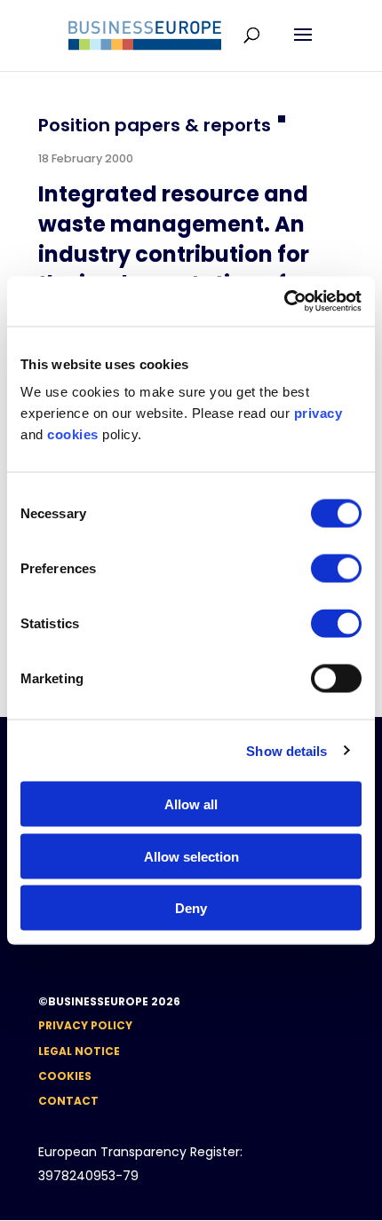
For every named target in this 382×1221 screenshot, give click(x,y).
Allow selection (191, 855)
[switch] (336, 569)
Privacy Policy (85, 1025)
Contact (68, 1100)
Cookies (65, 1075)
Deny (191, 908)
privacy (318, 413)
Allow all (191, 804)
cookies (73, 434)
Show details (286, 750)
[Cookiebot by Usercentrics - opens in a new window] (284, 301)
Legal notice (79, 1051)
